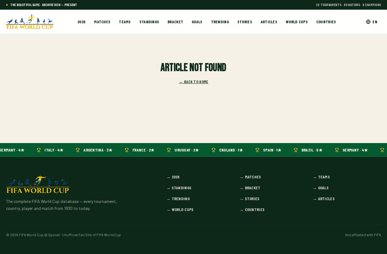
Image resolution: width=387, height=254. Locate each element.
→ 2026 (173, 176)
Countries (326, 21)
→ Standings (178, 187)
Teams (125, 21)
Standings (149, 21)
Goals (197, 21)
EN (374, 21)
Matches (102, 21)
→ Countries (252, 209)
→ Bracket (250, 187)
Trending (220, 21)
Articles (269, 21)
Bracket (175, 21)
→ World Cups (180, 209)
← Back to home (193, 81)
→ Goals (321, 187)
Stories (244, 21)
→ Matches (250, 176)
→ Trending (178, 198)
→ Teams (321, 176)
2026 (81, 21)
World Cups (297, 21)
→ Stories (249, 198)
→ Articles (324, 198)
